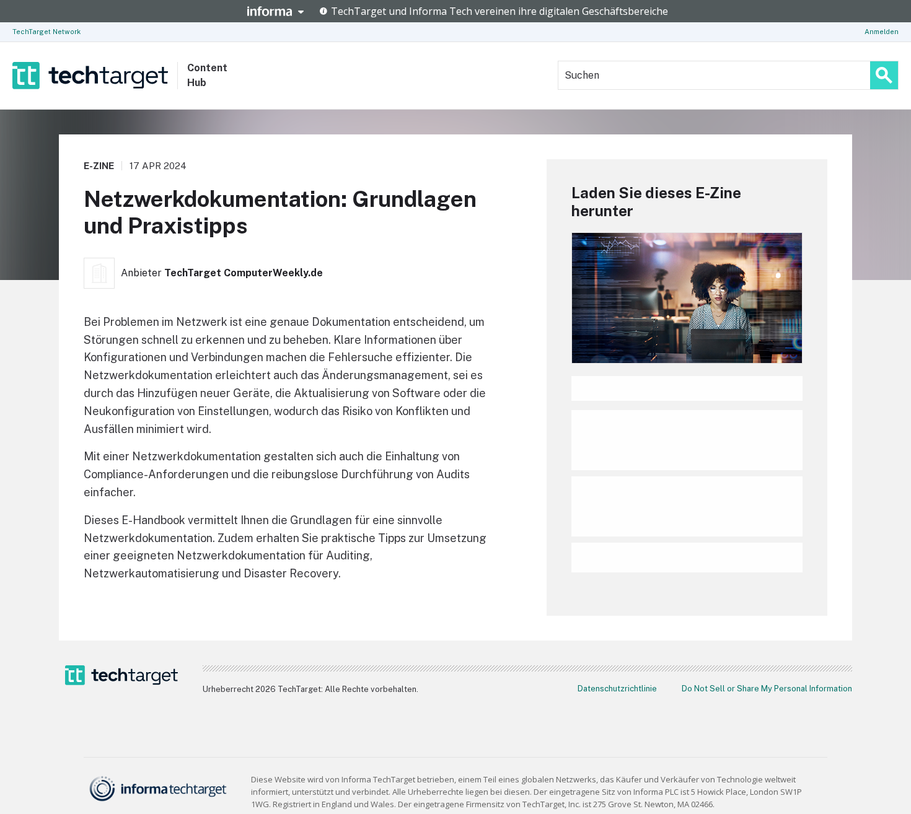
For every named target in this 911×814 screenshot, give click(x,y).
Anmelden (882, 31)
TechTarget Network (46, 31)
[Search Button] (884, 75)
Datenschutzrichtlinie (617, 688)
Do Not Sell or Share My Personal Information (767, 688)
